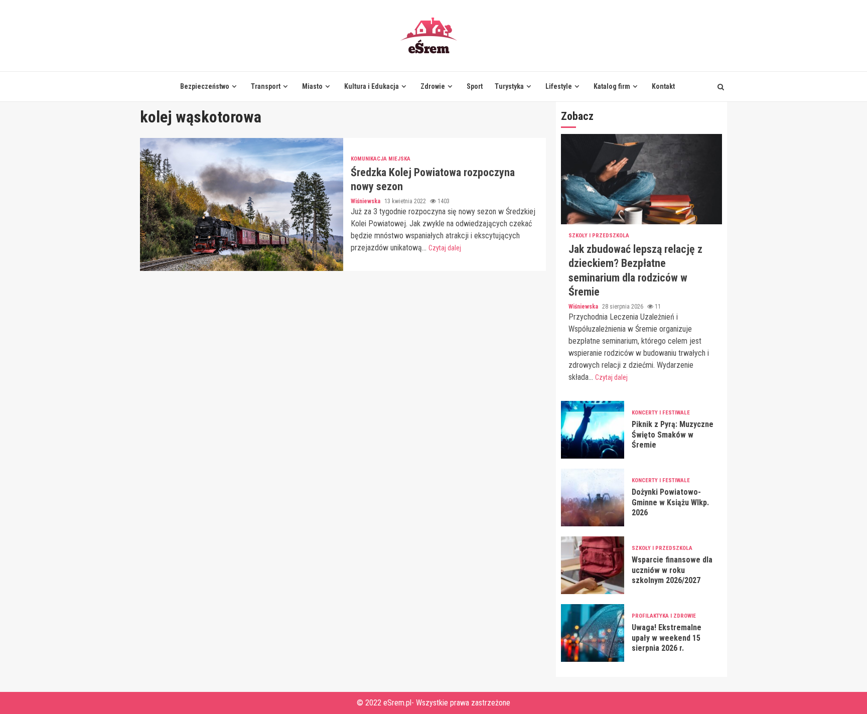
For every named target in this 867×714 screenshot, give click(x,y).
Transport (265, 86)
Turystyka (509, 86)
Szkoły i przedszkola (598, 235)
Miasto (312, 86)
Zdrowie (432, 86)
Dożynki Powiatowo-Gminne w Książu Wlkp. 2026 (592, 497)
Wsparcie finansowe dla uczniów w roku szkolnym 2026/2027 (592, 565)
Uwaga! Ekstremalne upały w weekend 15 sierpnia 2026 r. (592, 633)
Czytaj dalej (444, 248)
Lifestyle (558, 86)
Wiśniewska (366, 201)
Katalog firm (612, 86)
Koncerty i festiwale (661, 412)
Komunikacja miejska (380, 159)
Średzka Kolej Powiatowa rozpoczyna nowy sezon (241, 204)
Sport (475, 86)
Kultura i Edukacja (371, 86)
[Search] (720, 86)
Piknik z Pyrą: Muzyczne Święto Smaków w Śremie (592, 430)
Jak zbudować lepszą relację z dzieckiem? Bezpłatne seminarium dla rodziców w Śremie (641, 179)
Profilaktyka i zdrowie (664, 616)
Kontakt (663, 86)
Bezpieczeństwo (204, 86)
